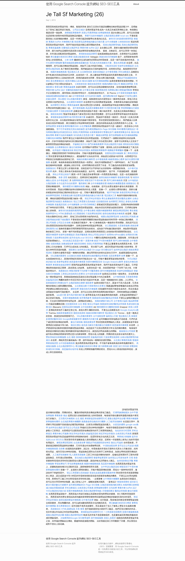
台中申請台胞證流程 (110, 466)
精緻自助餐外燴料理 (86, 159)
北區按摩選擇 (114, 255)
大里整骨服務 (124, 225)
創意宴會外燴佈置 (77, 261)
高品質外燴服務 (108, 463)
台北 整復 (82, 304)
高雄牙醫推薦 (81, 234)
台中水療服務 (111, 41)
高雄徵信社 (56, 509)
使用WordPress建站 (116, 234)
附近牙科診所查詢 (82, 150)
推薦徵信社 (51, 168)
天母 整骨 (80, 509)
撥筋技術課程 (57, 114)
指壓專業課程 (78, 180)
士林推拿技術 (124, 41)
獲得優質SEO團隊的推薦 (74, 186)
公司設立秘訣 (79, 29)
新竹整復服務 (97, 518)
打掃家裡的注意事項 (96, 286)
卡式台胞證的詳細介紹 (56, 491)
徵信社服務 (87, 81)
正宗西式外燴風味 (67, 418)
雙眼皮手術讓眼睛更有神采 (98, 442)
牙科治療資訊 (124, 72)
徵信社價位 (76, 325)
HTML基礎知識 (65, 213)
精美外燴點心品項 (73, 81)
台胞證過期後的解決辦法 (111, 485)
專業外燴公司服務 (61, 433)
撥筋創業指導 (89, 322)
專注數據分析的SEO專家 (62, 57)
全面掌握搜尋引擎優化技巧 (101, 132)
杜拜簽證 (57, 150)
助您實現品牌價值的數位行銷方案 (89, 41)
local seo (124, 35)
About (136, 4)
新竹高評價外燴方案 (76, 295)
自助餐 (62, 448)
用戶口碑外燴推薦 (115, 180)
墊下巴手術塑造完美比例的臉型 (71, 129)
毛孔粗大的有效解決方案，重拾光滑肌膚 (107, 63)
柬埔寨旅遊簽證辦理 (88, 53)
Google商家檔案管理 (72, 319)
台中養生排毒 (88, 90)
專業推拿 (59, 415)
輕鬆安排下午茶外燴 (94, 180)
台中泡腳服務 (73, 204)
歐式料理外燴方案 (77, 117)
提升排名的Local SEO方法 (81, 237)
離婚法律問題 (127, 84)
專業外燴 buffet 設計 (89, 47)
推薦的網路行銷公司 (111, 84)
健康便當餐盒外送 (122, 132)
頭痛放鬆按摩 (67, 243)
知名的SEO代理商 (123, 430)
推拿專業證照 (101, 90)
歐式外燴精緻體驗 (101, 81)
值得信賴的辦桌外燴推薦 (113, 213)
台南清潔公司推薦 (128, 216)
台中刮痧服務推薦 (67, 343)
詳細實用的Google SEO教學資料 (75, 518)
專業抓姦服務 (55, 47)
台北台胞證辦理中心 (66, 346)
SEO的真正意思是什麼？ (84, 135)
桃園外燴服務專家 (104, 210)
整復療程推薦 (124, 177)
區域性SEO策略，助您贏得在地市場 (62, 349)
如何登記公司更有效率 (118, 457)
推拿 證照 (63, 177)
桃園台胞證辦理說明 (110, 216)
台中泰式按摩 (87, 500)
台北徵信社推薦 (74, 255)
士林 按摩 (69, 60)
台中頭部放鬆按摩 (93, 274)
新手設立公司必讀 (71, 427)
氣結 (65, 415)
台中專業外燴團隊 (111, 478)
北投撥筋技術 (102, 201)
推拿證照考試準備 (128, 192)
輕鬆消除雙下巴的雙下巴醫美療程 (84, 271)
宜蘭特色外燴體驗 (54, 138)
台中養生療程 (89, 210)
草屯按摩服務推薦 (75, 463)
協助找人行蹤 (112, 316)
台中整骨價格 (111, 72)
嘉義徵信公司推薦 (127, 331)
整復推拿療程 (123, 481)
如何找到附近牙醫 (125, 460)
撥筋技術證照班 (94, 84)
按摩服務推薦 (104, 32)
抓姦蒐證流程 (61, 204)
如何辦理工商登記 (59, 105)
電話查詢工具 (73, 72)
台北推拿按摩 (79, 442)
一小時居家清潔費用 (113, 512)
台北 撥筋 (71, 337)
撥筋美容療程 (80, 243)
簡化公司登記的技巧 (62, 174)
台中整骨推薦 (78, 96)
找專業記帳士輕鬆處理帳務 (120, 90)
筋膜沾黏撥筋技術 (81, 57)
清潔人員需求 (110, 518)
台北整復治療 (81, 286)
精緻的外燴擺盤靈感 (116, 183)
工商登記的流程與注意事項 (73, 274)
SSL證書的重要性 (74, 99)
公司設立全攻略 (64, 222)
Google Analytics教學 (113, 261)
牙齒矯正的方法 (80, 144)
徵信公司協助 (93, 304)
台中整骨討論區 (121, 301)
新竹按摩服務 (115, 135)
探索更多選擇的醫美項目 (68, 126)
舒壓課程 (134, 346)
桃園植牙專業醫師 (115, 150)
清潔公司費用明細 (89, 32)
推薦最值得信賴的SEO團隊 (93, 421)
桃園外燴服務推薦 (59, 72)
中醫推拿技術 (67, 150)
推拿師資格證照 (83, 337)
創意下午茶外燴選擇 (103, 240)
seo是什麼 (61, 295)
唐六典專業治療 (105, 346)
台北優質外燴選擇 (75, 102)
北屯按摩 (113, 488)
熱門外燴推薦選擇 (95, 144)
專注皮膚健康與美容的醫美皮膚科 (117, 198)
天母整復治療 (67, 195)
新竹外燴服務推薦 (108, 271)
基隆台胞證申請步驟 (116, 418)
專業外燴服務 (132, 418)
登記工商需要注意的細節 (84, 201)
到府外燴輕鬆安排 (94, 261)
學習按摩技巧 (61, 463)
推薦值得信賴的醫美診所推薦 (95, 255)
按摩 (123, 255)
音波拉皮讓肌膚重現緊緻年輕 (102, 472)
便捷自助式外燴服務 (108, 57)
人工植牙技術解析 (114, 421)
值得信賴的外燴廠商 (108, 177)
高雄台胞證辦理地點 (112, 44)
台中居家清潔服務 (125, 93)
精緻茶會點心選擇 (116, 159)
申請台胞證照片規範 (113, 144)
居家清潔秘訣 (99, 72)
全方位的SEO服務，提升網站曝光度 (101, 96)
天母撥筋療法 (108, 491)
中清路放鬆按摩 (66, 111)
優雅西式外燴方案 (90, 319)
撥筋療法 (73, 249)
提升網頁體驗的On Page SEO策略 (100, 129)
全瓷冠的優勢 (119, 424)
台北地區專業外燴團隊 (71, 421)
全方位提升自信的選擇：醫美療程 (72, 183)
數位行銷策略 (75, 147)
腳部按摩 (75, 289)
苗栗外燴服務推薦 (71, 298)
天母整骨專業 (132, 277)
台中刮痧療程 (87, 307)
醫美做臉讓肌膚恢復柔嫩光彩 (76, 63)
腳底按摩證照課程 (121, 210)
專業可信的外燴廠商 (94, 35)
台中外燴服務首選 (99, 183)
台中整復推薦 (102, 159)
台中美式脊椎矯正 (88, 204)
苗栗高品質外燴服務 (114, 153)
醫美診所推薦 (121, 491)
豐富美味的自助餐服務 (56, 337)
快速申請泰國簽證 (126, 66)
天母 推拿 (133, 457)
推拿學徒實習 (63, 261)
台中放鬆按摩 (99, 316)
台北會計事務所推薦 (123, 340)
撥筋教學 (89, 283)
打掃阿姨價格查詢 (121, 412)
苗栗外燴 (89, 240)
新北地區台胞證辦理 (84, 457)
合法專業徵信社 (62, 147)
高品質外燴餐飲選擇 (94, 108)
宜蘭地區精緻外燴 (74, 90)
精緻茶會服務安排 (65, 313)
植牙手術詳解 (113, 192)
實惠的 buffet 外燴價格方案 (61, 41)
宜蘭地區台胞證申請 (70, 47)
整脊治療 (59, 87)
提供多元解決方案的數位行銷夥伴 (96, 325)
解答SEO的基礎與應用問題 (121, 38)
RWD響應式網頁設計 (126, 129)
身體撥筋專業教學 (73, 32)
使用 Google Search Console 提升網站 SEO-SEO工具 (83, 4)
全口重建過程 (79, 213)
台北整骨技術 (86, 72)
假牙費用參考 (85, 298)
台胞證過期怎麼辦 (112, 35)
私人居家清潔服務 (77, 454)
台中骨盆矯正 (63, 180)
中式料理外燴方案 (112, 108)
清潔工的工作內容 (121, 346)
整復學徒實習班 (101, 457)
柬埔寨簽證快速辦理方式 (96, 418)
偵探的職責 (56, 243)
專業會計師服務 (124, 436)
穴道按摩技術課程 (94, 213)
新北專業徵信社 (58, 81)
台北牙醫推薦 (85, 126)
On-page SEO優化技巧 (102, 249)
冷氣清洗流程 (111, 66)
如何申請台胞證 (84, 249)
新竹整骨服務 (79, 108)
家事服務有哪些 (53, 421)
